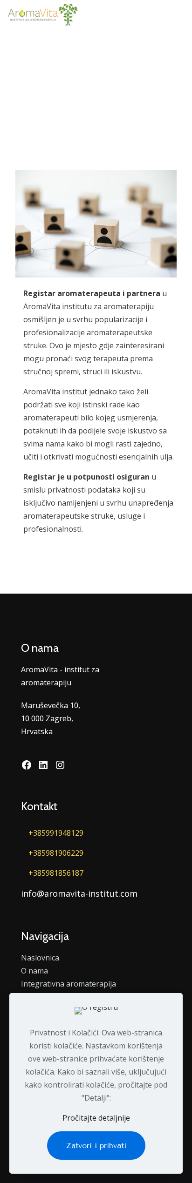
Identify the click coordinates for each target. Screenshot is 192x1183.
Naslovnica (40, 958)
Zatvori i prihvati (96, 1145)
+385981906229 (55, 853)
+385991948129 (55, 833)
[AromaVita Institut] (42, 14)
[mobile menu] (179, 14)
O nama (34, 971)
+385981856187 (55, 873)
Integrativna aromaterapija (68, 984)
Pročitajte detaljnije (96, 1118)
